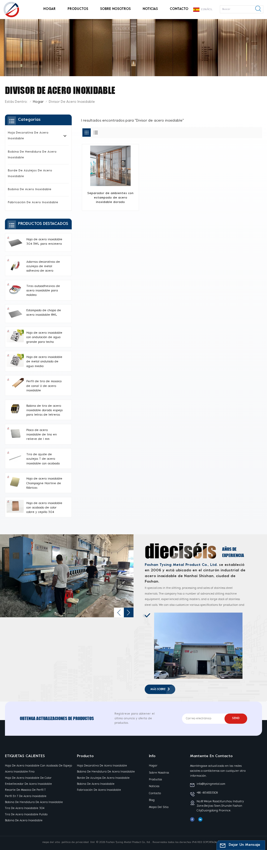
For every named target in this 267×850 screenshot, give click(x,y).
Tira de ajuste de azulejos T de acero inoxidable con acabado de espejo (43, 459)
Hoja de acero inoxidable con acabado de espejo (38, 765)
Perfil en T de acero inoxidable (25, 796)
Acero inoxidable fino (19, 771)
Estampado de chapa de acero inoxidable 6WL (43, 312)
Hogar (49, 9)
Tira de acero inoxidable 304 (24, 808)
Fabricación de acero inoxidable (33, 202)
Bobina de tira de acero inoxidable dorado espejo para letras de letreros (44, 411)
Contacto (179, 9)
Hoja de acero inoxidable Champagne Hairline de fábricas (44, 483)
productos (78, 9)
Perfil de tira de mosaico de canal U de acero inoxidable (44, 386)
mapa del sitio (158, 807)
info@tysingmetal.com (211, 784)
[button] (119, 612)
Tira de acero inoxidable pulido (26, 814)
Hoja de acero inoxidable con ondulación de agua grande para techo (44, 338)
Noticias (150, 9)
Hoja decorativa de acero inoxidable (28, 135)
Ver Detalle (108, 204)
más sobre (158, 689)
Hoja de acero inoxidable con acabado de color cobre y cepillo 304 (44, 508)
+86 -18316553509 (207, 793)
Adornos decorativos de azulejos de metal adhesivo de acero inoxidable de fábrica (43, 267)
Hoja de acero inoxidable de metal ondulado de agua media (44, 362)
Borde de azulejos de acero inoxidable (30, 173)
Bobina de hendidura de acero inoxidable (32, 155)
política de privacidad (75, 842)
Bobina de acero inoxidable (29, 189)
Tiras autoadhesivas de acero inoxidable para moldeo (43, 291)
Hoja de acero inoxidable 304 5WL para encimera (44, 242)
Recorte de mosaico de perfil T (25, 790)
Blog (152, 800)
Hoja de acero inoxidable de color (28, 778)
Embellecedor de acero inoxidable (28, 784)
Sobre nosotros (115, 9)
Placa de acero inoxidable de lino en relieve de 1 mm (41, 435)
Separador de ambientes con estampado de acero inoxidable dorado (110, 198)
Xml (92, 842)
